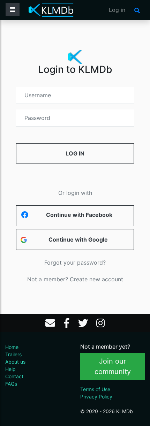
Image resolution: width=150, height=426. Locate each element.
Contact (14, 376)
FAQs (11, 384)
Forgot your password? (75, 262)
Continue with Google (78, 239)
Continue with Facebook (79, 214)
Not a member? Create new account (75, 279)
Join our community (113, 366)
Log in (117, 9)
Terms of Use (95, 389)
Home (11, 347)
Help (10, 369)
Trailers (13, 354)
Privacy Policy (96, 397)
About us (15, 362)
